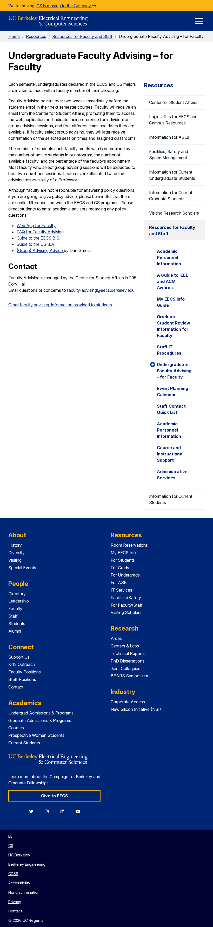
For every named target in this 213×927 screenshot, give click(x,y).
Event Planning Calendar (172, 391)
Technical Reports (128, 653)
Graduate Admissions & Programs (39, 720)
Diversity (16, 552)
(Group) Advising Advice (40, 250)
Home (14, 36)
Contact (15, 687)
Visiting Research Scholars (174, 213)
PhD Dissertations (127, 661)
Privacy (14, 901)
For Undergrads (125, 575)
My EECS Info (124, 552)
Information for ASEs (169, 137)
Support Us (19, 657)
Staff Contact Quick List (171, 409)
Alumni (14, 631)
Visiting (15, 560)
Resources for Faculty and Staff (82, 36)
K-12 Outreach (21, 664)
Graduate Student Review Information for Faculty (173, 326)
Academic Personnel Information (169, 257)
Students (16, 623)
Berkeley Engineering (26, 864)
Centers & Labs (125, 645)
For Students (123, 560)
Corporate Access (128, 701)
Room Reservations (129, 545)
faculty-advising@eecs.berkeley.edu (101, 290)
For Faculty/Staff (127, 605)
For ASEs (120, 582)
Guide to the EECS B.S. (38, 238)
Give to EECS (54, 795)
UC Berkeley (19, 855)
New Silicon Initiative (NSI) (136, 709)
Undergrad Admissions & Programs (41, 713)
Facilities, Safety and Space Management (168, 154)
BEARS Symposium (129, 675)
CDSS (13, 873)
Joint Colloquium (126, 668)
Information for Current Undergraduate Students (172, 175)
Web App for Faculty (36, 225)
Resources (36, 36)
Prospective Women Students (36, 735)
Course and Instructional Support (170, 454)
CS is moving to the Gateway (64, 5)
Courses (16, 727)
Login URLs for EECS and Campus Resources (173, 119)
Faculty (15, 608)
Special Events (22, 567)
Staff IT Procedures (169, 350)
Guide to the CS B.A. (36, 244)
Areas (116, 638)
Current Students (24, 742)
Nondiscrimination (23, 892)
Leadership (18, 601)
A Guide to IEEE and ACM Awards (172, 281)
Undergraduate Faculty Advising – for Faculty (174, 371)
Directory (17, 593)
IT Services (121, 590)
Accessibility (19, 883)
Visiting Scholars (126, 612)
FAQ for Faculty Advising (40, 231)
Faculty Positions (24, 671)
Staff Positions (22, 679)
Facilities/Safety (126, 597)
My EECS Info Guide (171, 302)
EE (10, 836)
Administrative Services (172, 474)
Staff (13, 616)
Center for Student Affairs (173, 102)
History (15, 545)
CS (10, 845)
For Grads (120, 567)
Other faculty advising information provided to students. (60, 304)
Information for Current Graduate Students (170, 195)
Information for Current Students (170, 499)
